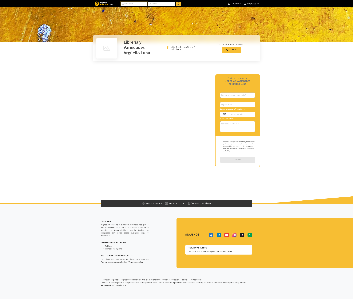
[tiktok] (242, 235)
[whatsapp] (250, 235)
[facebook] (211, 235)
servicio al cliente (224, 251)
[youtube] (226, 235)
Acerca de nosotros (154, 203)
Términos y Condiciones (246, 142)
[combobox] (134, 4)
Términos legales (136, 262)
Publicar (108, 246)
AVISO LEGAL (106, 285)
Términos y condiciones (201, 203)
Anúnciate (236, 3)
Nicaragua (251, 3)
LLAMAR (233, 49)
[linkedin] (219, 235)
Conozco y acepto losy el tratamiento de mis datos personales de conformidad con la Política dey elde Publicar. (239, 146)
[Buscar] (178, 4)
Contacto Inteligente (113, 249)
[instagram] (234, 235)
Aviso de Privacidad (247, 148)
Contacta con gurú (176, 203)
